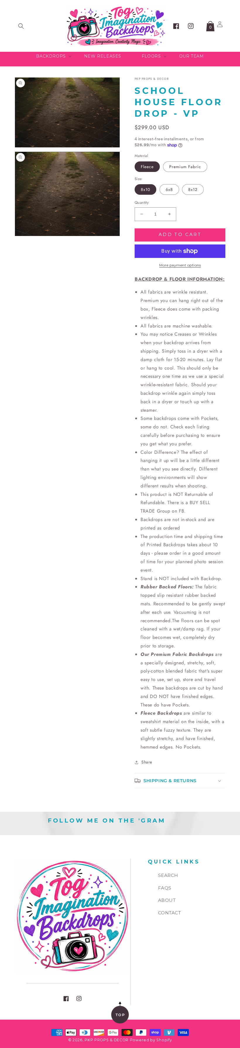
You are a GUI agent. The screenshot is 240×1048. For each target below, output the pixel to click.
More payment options (180, 265)
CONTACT (169, 913)
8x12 (193, 189)
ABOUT (167, 900)
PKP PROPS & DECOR (106, 1040)
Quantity (142, 202)
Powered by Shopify (151, 1040)
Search (168, 875)
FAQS (165, 888)
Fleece (147, 167)
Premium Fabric (185, 167)
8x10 (145, 189)
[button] (21, 26)
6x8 (169, 189)
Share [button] (146, 762)
